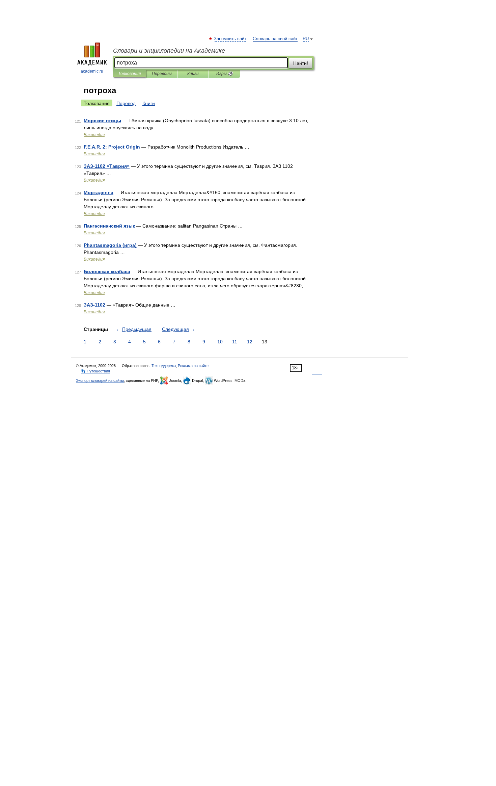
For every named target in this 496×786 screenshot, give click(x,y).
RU (306, 38)
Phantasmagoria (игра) (110, 245)
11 (234, 341)
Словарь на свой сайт (275, 38)
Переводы (162, 73)
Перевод (126, 103)
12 (249, 341)
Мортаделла (98, 192)
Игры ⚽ (224, 73)
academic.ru (92, 71)
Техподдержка (163, 366)
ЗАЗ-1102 (94, 305)
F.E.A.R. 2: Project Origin (112, 147)
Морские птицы (102, 120)
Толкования (129, 73)
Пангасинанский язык (109, 226)
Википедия (94, 134)
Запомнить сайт (230, 38)
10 (220, 341)
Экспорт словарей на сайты (100, 380)
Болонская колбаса (107, 271)
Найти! (300, 63)
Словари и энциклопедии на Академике (169, 50)
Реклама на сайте (193, 366)
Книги (193, 73)
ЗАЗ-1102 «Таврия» (107, 166)
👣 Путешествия (95, 371)
